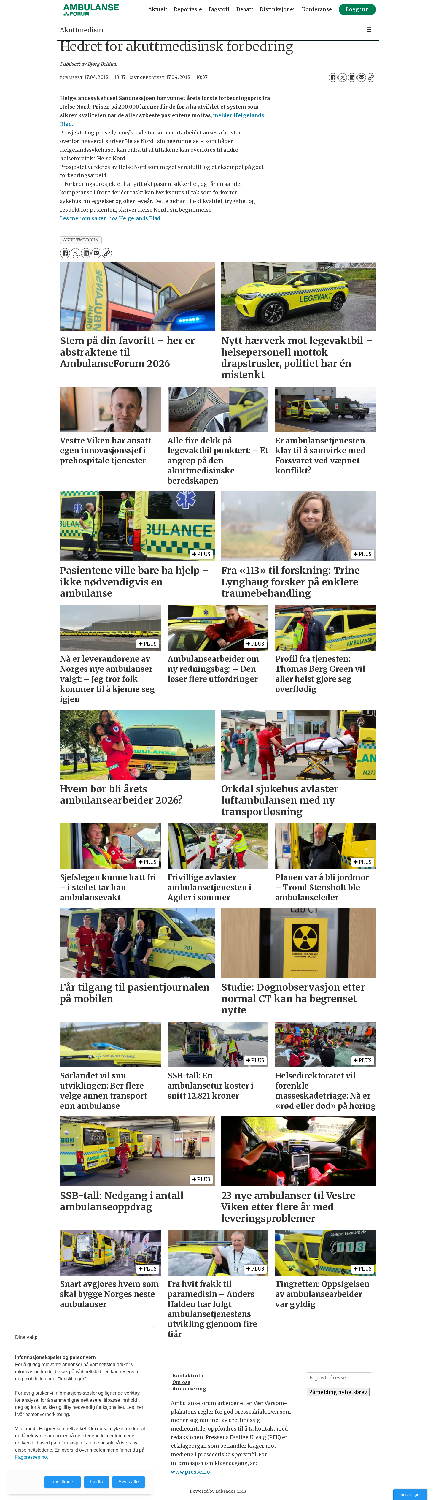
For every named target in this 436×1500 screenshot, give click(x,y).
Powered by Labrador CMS (218, 1491)
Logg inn (357, 9)
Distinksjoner (277, 9)
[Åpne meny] (369, 30)
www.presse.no (190, 1472)
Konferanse (317, 9)
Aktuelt (157, 9)
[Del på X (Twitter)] (342, 77)
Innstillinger (410, 1494)
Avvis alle (128, 1481)
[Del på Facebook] (333, 77)
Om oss (181, 1382)
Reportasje (188, 9)
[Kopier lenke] (371, 77)
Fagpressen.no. (31, 1457)
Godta (96, 1481)
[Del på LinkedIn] (352, 77)
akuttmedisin (81, 240)
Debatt (244, 9)
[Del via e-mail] (361, 77)
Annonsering (189, 1389)
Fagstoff (219, 9)
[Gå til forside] (91, 9)
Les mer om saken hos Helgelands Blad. (110, 218)
